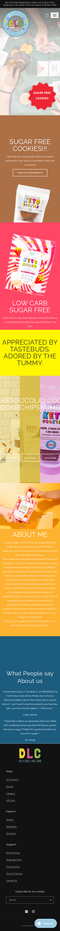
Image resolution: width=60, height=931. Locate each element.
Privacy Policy (13, 866)
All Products (12, 779)
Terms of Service (14, 873)
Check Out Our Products (30, 173)
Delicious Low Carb (32, 925)
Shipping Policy (13, 859)
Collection (10, 458)
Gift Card (10, 800)
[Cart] (47, 15)
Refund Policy (13, 852)
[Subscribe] (50, 900)
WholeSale (11, 826)
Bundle (9, 786)
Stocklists (11, 833)
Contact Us (11, 880)
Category (10, 793)
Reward (10, 819)
